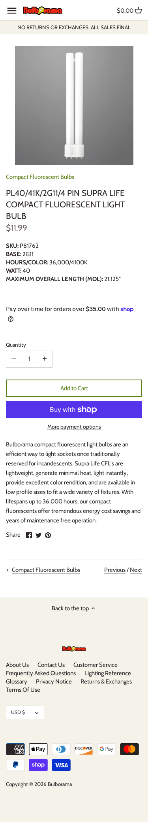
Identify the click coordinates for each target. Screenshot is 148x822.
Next (136, 569)
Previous (115, 569)
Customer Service (95, 664)
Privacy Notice (54, 681)
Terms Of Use (23, 689)
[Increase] (44, 359)
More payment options (74, 427)
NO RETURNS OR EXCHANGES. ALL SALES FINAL (74, 27)
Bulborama (60, 784)
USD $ (18, 712)
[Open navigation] (12, 11)
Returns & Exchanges (106, 681)
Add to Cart (74, 388)
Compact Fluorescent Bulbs (40, 176)
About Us (17, 664)
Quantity (16, 345)
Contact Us (51, 664)
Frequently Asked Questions (41, 673)
